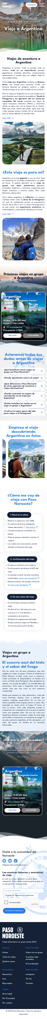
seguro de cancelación (19, 585)
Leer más (6, 118)
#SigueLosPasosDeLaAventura (15, 865)
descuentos (30, 527)
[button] (33, 335)
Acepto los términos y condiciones (20, 895)
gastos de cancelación (28, 578)
